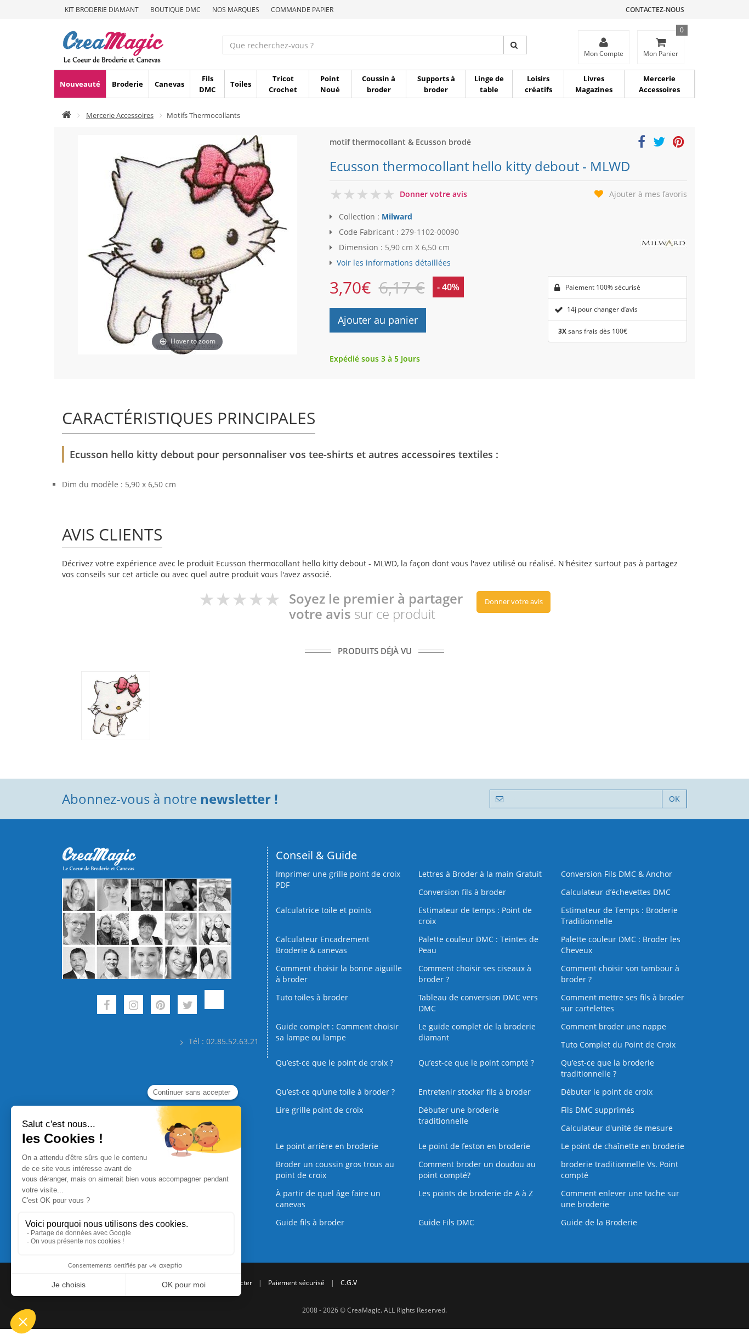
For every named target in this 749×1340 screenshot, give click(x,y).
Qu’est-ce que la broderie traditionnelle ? (607, 1068)
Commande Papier (302, 9)
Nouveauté (80, 84)
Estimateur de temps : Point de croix (475, 915)
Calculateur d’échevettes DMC (616, 892)
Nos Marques (235, 9)
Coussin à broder (378, 84)
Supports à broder (436, 84)
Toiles (240, 84)
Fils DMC (207, 84)
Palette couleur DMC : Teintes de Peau (478, 944)
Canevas (169, 84)
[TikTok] (214, 1006)
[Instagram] (133, 1006)
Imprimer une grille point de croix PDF (338, 879)
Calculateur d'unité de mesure (617, 1128)
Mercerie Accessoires (659, 84)
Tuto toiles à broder (312, 997)
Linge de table (489, 84)
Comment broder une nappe (613, 1026)
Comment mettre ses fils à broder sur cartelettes (622, 1003)
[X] (187, 1006)
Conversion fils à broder (462, 892)
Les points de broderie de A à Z (475, 1193)
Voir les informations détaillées (394, 262)
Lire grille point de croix (319, 1110)
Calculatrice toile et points (324, 910)
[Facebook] (106, 1006)
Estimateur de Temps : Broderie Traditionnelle (619, 915)
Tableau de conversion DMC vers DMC (478, 1003)
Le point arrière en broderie (327, 1146)
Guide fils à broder (310, 1222)
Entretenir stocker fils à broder (474, 1091)
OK (674, 798)
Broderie (127, 84)
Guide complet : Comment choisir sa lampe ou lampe (337, 1032)
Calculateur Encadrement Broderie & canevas (323, 944)
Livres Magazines (593, 84)
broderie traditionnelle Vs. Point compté (619, 1169)
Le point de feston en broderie (474, 1146)
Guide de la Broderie (599, 1222)
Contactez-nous (655, 9)
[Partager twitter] (659, 143)
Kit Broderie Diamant (102, 9)
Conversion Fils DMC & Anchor (616, 874)
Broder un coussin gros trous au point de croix (335, 1169)
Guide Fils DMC (446, 1222)
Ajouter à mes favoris (648, 194)
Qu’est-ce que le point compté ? (476, 1062)
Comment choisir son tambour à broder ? (620, 973)
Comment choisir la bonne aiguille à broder (339, 973)
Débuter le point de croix (606, 1091)
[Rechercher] (515, 45)
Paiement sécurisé (296, 1282)
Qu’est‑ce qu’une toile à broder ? (335, 1091)
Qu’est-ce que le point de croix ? (334, 1062)
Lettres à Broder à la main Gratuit (480, 874)
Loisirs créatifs (538, 84)
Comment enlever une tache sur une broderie (620, 1198)
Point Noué (330, 84)
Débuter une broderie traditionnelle (458, 1115)
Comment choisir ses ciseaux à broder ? (474, 973)
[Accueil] (66, 115)
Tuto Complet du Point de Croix (618, 1044)
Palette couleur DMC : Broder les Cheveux (620, 944)
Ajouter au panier (378, 319)
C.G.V (349, 1282)
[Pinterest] (160, 1006)
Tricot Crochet (283, 84)
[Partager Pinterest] (678, 143)
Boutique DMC (175, 9)
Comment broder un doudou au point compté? (477, 1169)
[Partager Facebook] (641, 143)
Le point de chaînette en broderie (622, 1146)
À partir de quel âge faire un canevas (328, 1198)
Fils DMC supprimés (597, 1110)
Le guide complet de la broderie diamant (477, 1032)
